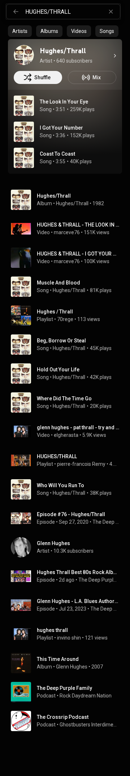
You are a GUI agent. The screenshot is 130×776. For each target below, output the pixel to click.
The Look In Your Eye (64, 102)
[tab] (20, 31)
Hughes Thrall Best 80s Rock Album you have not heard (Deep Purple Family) (78, 572)
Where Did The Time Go (64, 398)
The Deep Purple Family (99, 580)
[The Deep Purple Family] (68, 692)
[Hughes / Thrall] (68, 315)
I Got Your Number (61, 128)
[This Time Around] (68, 663)
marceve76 (67, 232)
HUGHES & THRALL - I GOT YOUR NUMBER (78, 254)
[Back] (16, 11)
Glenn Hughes (71, 667)
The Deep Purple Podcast (106, 522)
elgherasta (66, 435)
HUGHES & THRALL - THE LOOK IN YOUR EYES (78, 225)
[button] (24, 105)
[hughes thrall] (68, 634)
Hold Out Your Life (58, 369)
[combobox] (72, 11)
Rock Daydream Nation (86, 696)
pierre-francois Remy (81, 464)
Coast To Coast (57, 154)
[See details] (114, 55)
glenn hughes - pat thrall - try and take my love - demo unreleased (78, 427)
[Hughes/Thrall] (24, 55)
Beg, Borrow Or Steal (61, 340)
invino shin (69, 638)
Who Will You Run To (60, 485)
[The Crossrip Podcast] (68, 721)
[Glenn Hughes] (68, 547)
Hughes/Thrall (72, 203)
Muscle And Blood (58, 283)
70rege (65, 319)
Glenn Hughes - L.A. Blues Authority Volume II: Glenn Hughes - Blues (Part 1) (78, 601)
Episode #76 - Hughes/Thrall (71, 514)
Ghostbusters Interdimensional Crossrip (90, 725)
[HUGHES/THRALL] (68, 460)
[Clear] (111, 11)
